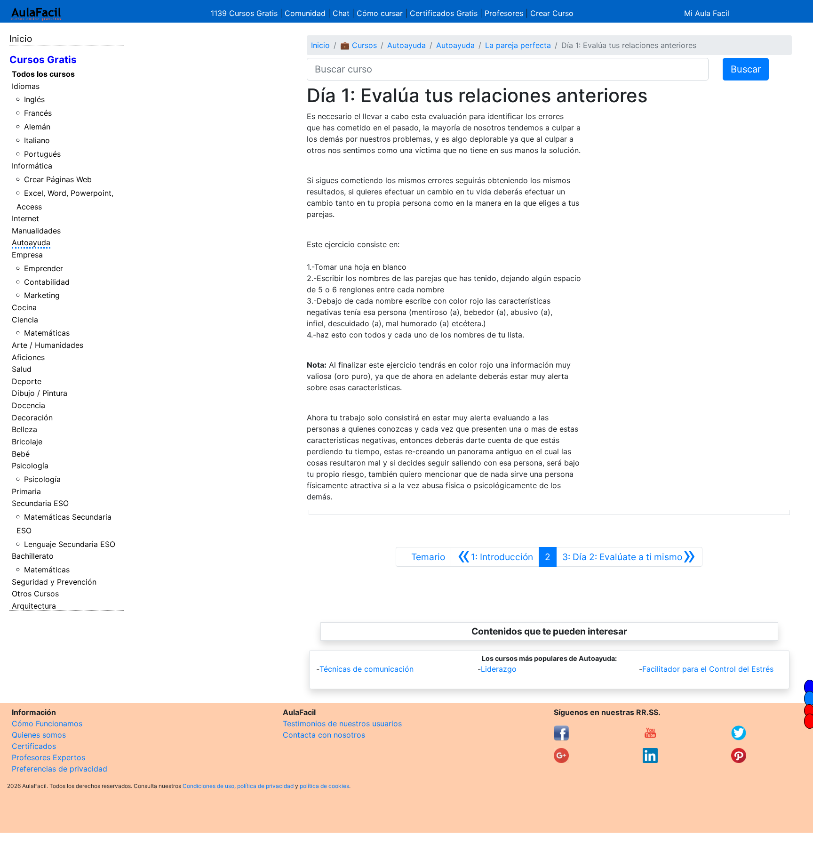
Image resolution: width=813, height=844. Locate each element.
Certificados (34, 746)
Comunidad (305, 13)
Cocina (24, 307)
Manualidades (36, 230)
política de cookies (324, 785)
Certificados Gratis (444, 13)
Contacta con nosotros (324, 735)
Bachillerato (33, 556)
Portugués (42, 154)
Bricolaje (27, 441)
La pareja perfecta (518, 45)
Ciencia (25, 319)
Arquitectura (34, 606)
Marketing (42, 295)
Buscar (746, 69)
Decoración (32, 417)
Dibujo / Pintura (39, 393)
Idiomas (26, 86)
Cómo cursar (380, 13)
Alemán (37, 126)
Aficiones (28, 357)
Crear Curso (552, 13)
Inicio (20, 38)
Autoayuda (31, 242)
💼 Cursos (358, 45)
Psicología (30, 465)
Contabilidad (47, 282)
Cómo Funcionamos (47, 723)
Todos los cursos (43, 74)
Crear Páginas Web (58, 179)
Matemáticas (47, 333)
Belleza (24, 429)
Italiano (37, 140)
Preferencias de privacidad (59, 768)
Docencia (28, 405)
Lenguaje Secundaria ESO (69, 544)
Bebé (21, 453)
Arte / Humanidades (47, 345)
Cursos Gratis (43, 59)
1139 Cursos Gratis (245, 13)
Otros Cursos (35, 593)
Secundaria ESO (40, 503)
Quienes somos (39, 735)
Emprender (43, 268)
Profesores (504, 13)
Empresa (27, 254)
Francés (38, 113)
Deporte (26, 381)
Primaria (26, 491)
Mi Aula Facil (706, 13)
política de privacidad (265, 785)
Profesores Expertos (48, 757)
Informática (32, 165)
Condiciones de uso (208, 785)
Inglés (34, 99)
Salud (22, 369)
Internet (25, 218)
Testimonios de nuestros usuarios (342, 723)
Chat (341, 13)
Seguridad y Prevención (54, 582)
